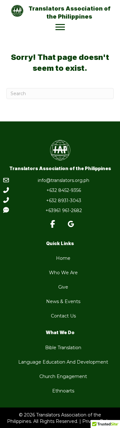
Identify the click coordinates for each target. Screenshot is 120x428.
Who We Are (63, 273)
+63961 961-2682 (63, 210)
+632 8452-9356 (63, 190)
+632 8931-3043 (63, 200)
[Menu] (60, 27)
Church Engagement (63, 376)
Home (63, 258)
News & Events (63, 301)
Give (63, 287)
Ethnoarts (63, 391)
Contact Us (63, 316)
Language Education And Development (63, 362)
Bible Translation (63, 347)
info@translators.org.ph (63, 180)
